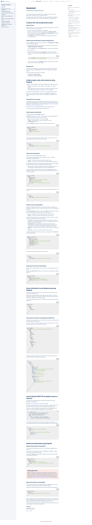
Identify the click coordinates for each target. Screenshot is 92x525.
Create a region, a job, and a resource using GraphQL (74, 15)
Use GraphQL (42, 91)
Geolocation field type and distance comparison (40, 477)
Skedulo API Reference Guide (34, 403)
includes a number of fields (39, 116)
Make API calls (71, 13)
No (30, 510)
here (48, 108)
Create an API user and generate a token (73, 8)
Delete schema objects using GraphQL (73, 36)
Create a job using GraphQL (73, 20)
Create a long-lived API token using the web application (75, 11)
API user (35, 27)
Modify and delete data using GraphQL (74, 32)
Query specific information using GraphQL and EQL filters (74, 28)
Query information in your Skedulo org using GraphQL (74, 26)
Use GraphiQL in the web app (73, 17)
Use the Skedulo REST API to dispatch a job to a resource (74, 30)
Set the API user (71, 9)
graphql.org (55, 91)
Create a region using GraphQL (74, 18)
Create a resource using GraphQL (74, 21)
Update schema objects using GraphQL (74, 34)
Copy (57, 125)
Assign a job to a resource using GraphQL (74, 23)
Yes (27, 510)
